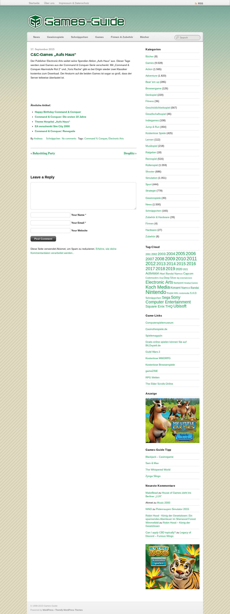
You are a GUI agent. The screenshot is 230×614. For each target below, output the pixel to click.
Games (99, 37)
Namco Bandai (190, 287)
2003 (162, 254)
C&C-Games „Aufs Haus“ (53, 54)
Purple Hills (172, 293)
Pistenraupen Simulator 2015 (172, 509)
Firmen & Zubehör (122, 37)
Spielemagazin (154, 335)
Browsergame (153, 88)
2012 (151, 263)
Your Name (77, 214)
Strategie (151, 190)
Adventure (151, 75)
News (36, 37)
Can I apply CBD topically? (161, 532)
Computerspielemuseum (159, 322)
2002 (154, 254)
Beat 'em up (152, 81)
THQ (169, 306)
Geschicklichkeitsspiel (158, 107)
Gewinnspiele (55, 37)
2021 (185, 269)
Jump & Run (153, 126)
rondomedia (184, 293)
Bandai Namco (174, 273)
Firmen (150, 223)
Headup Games (191, 283)
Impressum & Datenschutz (74, 3)
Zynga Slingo (153, 476)
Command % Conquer (95, 138)
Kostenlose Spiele (156, 133)
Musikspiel (151, 145)
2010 (181, 258)
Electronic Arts (116, 138)
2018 (160, 268)
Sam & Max (152, 463)
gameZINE (152, 371)
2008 (159, 258)
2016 (191, 263)
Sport (149, 184)
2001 (148, 254)
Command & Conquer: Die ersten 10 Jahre (60, 116)
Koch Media (158, 287)
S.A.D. (193, 293)
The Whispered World (158, 469)
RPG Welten (153, 377)
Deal (161, 278)
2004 (170, 253)
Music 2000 (163, 502)
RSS (200, 3)
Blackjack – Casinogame (159, 456)
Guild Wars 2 (153, 351)
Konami (176, 287)
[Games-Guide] (76, 27)
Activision (152, 273)
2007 (150, 259)
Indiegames (152, 120)
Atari (162, 273)
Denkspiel (151, 94)
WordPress (48, 610)
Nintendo (156, 292)
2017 (150, 268)
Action (149, 69)
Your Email (77, 222)
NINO (149, 509)
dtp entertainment (184, 278)
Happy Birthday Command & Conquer (58, 111)
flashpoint (178, 283)
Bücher (144, 37)
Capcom (188, 273)
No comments (69, 138)
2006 (191, 253)
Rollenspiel (152, 165)
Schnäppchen (79, 37)
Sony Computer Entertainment (168, 299)
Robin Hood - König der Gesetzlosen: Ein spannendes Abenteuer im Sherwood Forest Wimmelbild (171, 519)
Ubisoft (179, 306)
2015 (181, 263)
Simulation (151, 177)
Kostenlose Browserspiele (160, 364)
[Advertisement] (60, 92)
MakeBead (152, 492)
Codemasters (152, 278)
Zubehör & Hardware (157, 217)
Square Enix (155, 306)
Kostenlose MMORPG (158, 358)
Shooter (150, 171)
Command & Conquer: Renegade (55, 131)
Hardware (151, 229)
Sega (166, 297)
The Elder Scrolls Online (159, 383)
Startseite (34, 3)
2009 (170, 258)
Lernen (150, 139)
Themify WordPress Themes (69, 610)
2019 (170, 268)
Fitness (150, 101)
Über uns (49, 3)
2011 (192, 258)
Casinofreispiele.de (156, 329)
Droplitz (130, 153)
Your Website (79, 230)
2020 (179, 269)
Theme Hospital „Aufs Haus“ (52, 121)
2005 (180, 253)
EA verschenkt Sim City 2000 (52, 126)
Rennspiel (151, 158)
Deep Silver (170, 277)
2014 (171, 263)
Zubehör (150, 236)
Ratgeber (151, 152)
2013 (161, 263)
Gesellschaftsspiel (156, 113)
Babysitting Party (43, 153)
